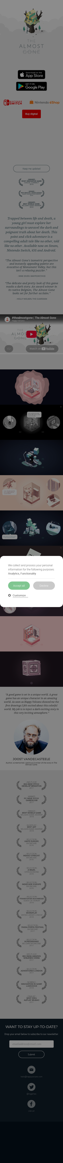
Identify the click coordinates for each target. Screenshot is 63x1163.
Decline (44, 585)
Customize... (20, 595)
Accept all (19, 585)
